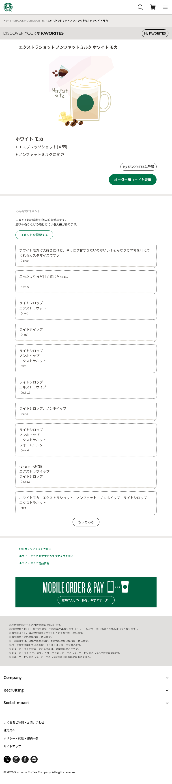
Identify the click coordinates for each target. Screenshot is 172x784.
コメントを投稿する (34, 234)
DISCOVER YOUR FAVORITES (29, 20)
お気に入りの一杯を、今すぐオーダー (86, 600)
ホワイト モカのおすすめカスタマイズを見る (46, 556)
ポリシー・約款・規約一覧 (21, 738)
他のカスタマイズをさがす (35, 549)
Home (7, 20)
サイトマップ (12, 746)
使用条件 (9, 730)
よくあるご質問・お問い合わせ (24, 722)
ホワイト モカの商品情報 (34, 563)
